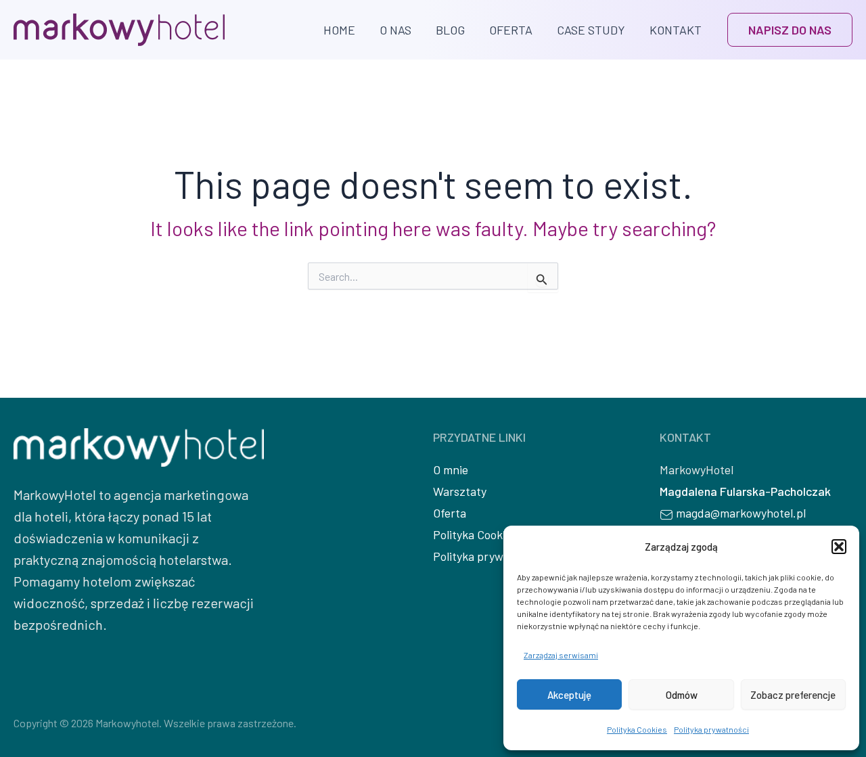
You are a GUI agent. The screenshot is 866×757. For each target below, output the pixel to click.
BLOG (450, 29)
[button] (839, 546)
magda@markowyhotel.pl (741, 512)
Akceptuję (569, 695)
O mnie (450, 469)
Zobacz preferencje (793, 695)
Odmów (682, 695)
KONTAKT (676, 29)
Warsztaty (459, 491)
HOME (339, 29)
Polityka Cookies (637, 729)
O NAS (395, 29)
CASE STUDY (591, 29)
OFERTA (510, 29)
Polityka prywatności (711, 729)
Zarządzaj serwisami (561, 655)
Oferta (449, 512)
